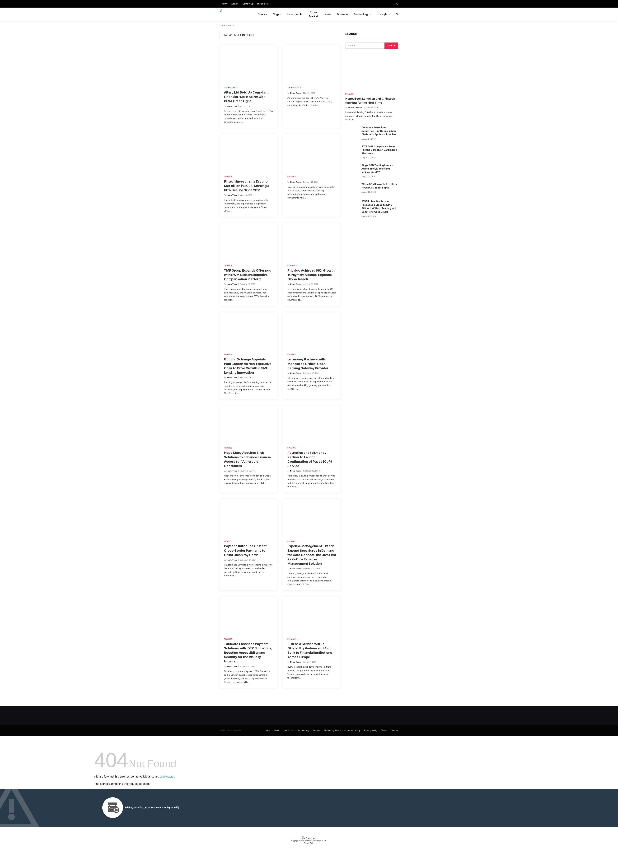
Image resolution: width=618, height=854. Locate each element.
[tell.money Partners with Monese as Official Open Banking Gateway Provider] (312, 330)
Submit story (262, 3)
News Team (232, 106)
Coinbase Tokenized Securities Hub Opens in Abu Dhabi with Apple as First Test (379, 131)
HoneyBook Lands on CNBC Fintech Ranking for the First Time (370, 100)
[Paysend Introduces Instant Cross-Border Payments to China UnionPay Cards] (248, 517)
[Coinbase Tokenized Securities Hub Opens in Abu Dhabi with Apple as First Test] (352, 132)
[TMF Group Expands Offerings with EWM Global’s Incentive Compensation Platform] (248, 241)
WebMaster (167, 776)
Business (342, 14)
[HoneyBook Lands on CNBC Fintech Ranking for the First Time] (371, 73)
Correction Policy (352, 730)
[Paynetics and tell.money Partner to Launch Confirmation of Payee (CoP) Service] (312, 423)
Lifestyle (382, 14)
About (224, 3)
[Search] (396, 14)
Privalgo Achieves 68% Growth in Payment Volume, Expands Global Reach (311, 275)
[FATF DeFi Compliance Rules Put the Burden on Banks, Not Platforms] (352, 151)
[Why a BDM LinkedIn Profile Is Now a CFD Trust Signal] (352, 188)
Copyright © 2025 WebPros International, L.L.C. (309, 841)
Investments (295, 14)
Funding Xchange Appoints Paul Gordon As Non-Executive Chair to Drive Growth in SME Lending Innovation (248, 365)
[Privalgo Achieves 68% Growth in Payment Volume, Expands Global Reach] (312, 241)
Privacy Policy (371, 730)
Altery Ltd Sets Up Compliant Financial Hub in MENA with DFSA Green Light (246, 96)
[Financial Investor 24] (236, 14)
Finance (262, 14)
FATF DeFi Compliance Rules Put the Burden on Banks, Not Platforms (379, 150)
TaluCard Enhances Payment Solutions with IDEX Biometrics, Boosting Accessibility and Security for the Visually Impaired (248, 652)
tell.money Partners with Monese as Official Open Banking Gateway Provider (307, 363)
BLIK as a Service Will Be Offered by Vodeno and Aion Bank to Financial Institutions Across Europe (309, 650)
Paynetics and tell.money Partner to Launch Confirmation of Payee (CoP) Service (309, 459)
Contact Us (248, 3)
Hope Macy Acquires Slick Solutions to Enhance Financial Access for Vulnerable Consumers (248, 459)
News (327, 14)
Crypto (277, 14)
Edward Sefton (355, 107)
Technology (361, 14)
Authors (234, 3)
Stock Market (313, 14)
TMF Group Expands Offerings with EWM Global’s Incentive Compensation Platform (247, 275)
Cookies (394, 730)
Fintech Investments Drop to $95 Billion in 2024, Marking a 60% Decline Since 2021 (246, 185)
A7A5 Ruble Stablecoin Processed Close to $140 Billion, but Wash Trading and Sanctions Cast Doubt (378, 206)
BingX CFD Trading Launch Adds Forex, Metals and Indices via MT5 (377, 169)
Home (222, 25)
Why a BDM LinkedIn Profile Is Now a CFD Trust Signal (379, 186)
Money (227, 541)
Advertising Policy (332, 730)
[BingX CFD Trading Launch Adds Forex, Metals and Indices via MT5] (352, 169)
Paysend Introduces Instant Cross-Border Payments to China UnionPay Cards (245, 550)
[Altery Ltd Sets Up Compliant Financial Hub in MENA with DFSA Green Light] (248, 63)
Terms (384, 730)
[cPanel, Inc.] (309, 838)
